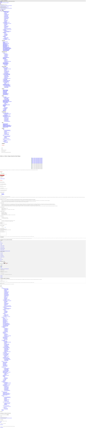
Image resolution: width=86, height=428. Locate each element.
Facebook (1, 275)
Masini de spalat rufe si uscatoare (7, 101)
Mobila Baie (4, 29)
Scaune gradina (6, 345)
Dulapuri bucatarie (6, 16)
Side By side (5, 374)
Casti (4, 106)
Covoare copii (5, 330)
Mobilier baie (5, 30)
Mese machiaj (5, 24)
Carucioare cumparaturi (6, 43)
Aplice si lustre (5, 65)
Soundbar (5, 109)
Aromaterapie (5, 59)
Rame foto (5, 60)
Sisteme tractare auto (6, 120)
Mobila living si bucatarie (6, 11)
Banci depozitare (6, 26)
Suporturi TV (4, 110)
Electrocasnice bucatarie (5, 370)
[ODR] (1, 267)
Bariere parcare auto (6, 117)
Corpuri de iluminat (5, 338)
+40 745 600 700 (1, 0)
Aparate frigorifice (5, 102)
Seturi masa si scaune (6, 17)
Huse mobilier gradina (6, 70)
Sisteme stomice (5, 365)
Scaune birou (5, 33)
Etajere (5, 19)
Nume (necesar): (2, 230)
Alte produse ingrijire (5, 94)
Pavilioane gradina (6, 354)
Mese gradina (5, 68)
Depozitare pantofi (6, 38)
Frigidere (5, 103)
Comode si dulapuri (6, 12)
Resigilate (3, 143)
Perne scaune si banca (6, 71)
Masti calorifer (5, 301)
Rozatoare (4, 407)
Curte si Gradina (4, 66)
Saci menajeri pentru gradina (7, 86)
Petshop (3, 128)
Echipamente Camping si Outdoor (7, 125)
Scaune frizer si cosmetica (7, 39)
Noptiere (5, 25)
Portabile (4, 376)
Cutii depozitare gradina (6, 84)
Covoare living (5, 329)
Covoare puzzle (6, 56)
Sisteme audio (5, 108)
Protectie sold (4, 363)
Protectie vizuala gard (6, 76)
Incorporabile (4, 367)
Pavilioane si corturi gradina (6, 80)
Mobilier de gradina (5, 67)
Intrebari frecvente (2, 256)
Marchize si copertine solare (7, 78)
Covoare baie (5, 53)
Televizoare (4, 380)
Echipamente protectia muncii (7, 113)
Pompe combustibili (6, 119)
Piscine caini (5, 133)
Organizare (3, 40)
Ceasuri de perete (6, 334)
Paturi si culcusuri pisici (6, 138)
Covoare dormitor (6, 55)
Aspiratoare (4, 105)
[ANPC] (1, 266)
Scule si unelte (5, 114)
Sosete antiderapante (6, 93)
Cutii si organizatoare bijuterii (7, 28)
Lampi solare (5, 79)
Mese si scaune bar (6, 294)
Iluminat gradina (5, 352)
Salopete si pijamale (5, 90)
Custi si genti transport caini (7, 130)
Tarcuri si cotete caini (6, 134)
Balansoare (5, 21)
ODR (0, 260)
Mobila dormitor (5, 22)
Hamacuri (5, 343)
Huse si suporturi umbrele (7, 74)
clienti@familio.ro (5, 0)
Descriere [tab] (3, 193)
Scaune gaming (6, 34)
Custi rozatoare (6, 141)
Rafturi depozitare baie (6, 31)
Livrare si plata (1, 255)
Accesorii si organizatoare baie (7, 308)
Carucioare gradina (6, 87)
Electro (3, 95)
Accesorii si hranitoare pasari (7, 139)
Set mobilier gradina (6, 72)
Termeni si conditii (2, 245)
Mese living (5, 13)
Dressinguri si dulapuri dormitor (7, 23)
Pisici (3, 135)
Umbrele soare (5, 77)
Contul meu (1, 254)
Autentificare (1, 424)
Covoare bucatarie (6, 54)
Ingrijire (3, 88)
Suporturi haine (6, 27)
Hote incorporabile (6, 369)
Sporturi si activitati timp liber (7, 126)
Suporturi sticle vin (6, 18)
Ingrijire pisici (5, 137)
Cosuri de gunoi (6, 15)
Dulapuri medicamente (6, 50)
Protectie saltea (5, 91)
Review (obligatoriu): (2, 231)
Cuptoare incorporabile (6, 97)
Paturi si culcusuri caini (6, 132)
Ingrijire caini (5, 131)
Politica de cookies (2, 249)
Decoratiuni (4, 58)
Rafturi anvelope (6, 389)
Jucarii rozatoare (6, 142)
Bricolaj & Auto (4, 111)
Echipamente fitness (5, 123)
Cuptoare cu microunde (6, 100)
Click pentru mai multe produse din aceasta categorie (6, 5)
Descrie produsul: (2, 228)
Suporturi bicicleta (5, 124)
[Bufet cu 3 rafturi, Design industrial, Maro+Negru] (36, 158)
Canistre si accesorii (6, 118)
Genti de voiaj (4, 319)
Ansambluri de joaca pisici (7, 136)
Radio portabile (6, 378)
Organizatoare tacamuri (6, 47)
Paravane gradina (6, 75)
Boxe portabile (6, 107)
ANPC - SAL (1, 259)
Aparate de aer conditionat (6, 104)
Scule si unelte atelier (5, 382)
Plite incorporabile (6, 98)
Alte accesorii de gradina (7, 85)
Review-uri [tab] (3, 194)
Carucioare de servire (6, 14)
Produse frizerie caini (6, 400)
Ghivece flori (5, 82)
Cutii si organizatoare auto (6, 49)
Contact (1, 244)
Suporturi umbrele (6, 37)
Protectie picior (5, 92)
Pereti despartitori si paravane (7, 61)
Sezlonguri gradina (6, 73)
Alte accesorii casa (5, 62)
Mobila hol (4, 36)
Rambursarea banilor (2, 248)
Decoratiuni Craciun (6, 336)
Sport (2, 122)
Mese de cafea (6, 20)
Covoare (4, 327)
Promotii (3, 410)
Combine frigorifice (6, 373)
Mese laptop (5, 35)
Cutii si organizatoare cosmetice (7, 48)
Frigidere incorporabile (6, 99)
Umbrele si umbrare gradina (6, 347)
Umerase (4, 42)
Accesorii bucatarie (6, 292)
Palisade (5, 83)
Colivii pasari (5, 140)
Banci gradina (5, 69)
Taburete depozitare (5, 44)
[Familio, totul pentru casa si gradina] (4, 2)
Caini (3, 129)
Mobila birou (4, 32)
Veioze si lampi (6, 64)
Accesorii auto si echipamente (7, 116)
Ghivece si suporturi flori (6, 81)
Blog (0, 241)
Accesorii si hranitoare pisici (7, 402)
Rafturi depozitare (5, 115)
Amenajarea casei (4, 51)
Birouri (5, 310)
